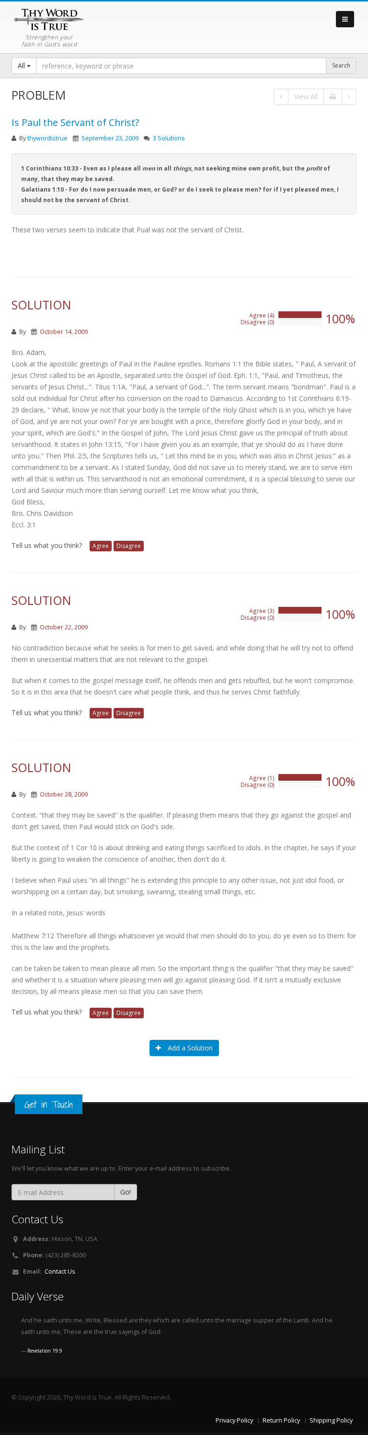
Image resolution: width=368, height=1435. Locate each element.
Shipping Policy (331, 1420)
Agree (100, 546)
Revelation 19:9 (44, 1350)
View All (306, 96)
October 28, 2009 (64, 794)
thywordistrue (47, 138)
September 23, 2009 (109, 138)
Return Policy (281, 1420)
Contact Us (60, 1271)
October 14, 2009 (64, 332)
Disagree (128, 546)
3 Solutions (169, 138)
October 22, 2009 (64, 627)
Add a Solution (189, 1047)
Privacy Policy (234, 1420)
